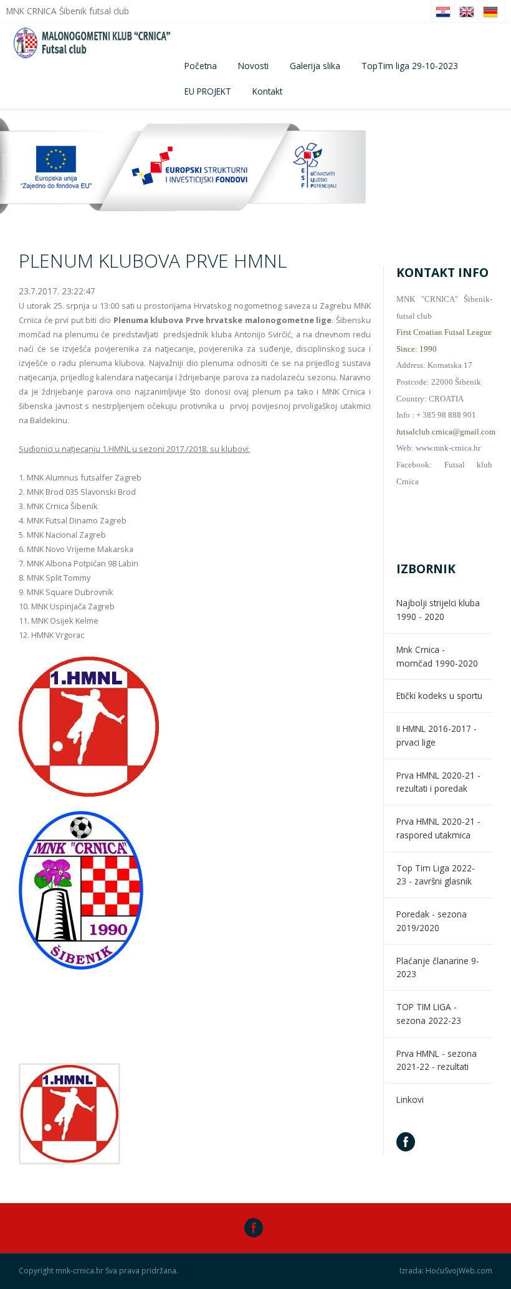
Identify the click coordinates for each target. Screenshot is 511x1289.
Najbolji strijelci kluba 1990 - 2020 (438, 609)
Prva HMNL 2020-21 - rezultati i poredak (438, 782)
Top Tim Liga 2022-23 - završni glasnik (435, 875)
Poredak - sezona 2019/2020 (431, 921)
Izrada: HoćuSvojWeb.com (445, 1271)
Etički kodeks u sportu (439, 695)
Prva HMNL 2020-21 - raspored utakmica (438, 828)
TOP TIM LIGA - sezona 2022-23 (428, 1013)
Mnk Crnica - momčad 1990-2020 (437, 656)
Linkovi (410, 1099)
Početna (200, 66)
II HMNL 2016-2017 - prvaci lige (436, 735)
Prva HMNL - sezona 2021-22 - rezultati (436, 1060)
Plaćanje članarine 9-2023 (437, 967)
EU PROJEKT (207, 91)
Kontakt (267, 91)
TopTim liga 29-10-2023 (409, 66)
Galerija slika (315, 66)
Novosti (253, 66)
